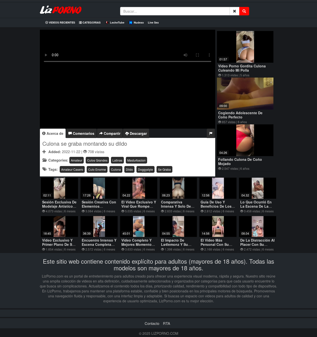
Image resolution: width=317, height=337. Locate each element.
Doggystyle (145, 169)
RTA (166, 323)
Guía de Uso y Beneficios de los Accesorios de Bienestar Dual (216, 208)
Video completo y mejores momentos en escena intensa (137, 244)
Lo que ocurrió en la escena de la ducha (256, 206)
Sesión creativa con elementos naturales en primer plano (99, 208)
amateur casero (72, 169)
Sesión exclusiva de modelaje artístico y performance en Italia (59, 208)
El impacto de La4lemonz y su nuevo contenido (176, 244)
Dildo (129, 169)
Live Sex (153, 22)
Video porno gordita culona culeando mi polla (242, 68)
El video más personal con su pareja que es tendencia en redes (218, 246)
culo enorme (97, 169)
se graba (164, 169)
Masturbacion (136, 160)
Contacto (152, 323)
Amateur (76, 160)
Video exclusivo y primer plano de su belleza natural (58, 244)
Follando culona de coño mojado (240, 161)
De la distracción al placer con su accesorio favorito (257, 244)
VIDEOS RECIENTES (61, 22)
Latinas (117, 160)
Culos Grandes (97, 160)
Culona (116, 169)
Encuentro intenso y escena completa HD (99, 244)
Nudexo (139, 22)
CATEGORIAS (91, 22)
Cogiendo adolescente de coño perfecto (240, 114)
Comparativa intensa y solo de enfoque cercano (176, 206)
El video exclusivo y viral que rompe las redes (138, 206)
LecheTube (117, 22)
